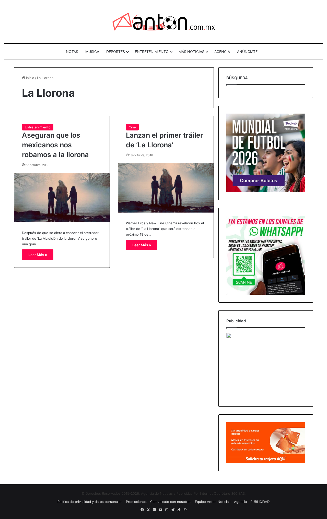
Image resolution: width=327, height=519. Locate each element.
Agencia (240, 502)
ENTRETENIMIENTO (152, 51)
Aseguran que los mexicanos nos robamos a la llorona (55, 145)
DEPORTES (115, 51)
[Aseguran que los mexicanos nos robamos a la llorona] (62, 197)
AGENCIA (222, 51)
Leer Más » (37, 254)
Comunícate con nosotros (170, 502)
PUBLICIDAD (260, 502)
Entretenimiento (38, 127)
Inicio (29, 78)
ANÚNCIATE (247, 51)
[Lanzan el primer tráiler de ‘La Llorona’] (166, 188)
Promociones (136, 502)
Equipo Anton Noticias (212, 502)
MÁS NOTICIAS (191, 51)
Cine (132, 127)
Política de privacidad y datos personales (89, 502)
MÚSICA (92, 51)
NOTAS (72, 51)
